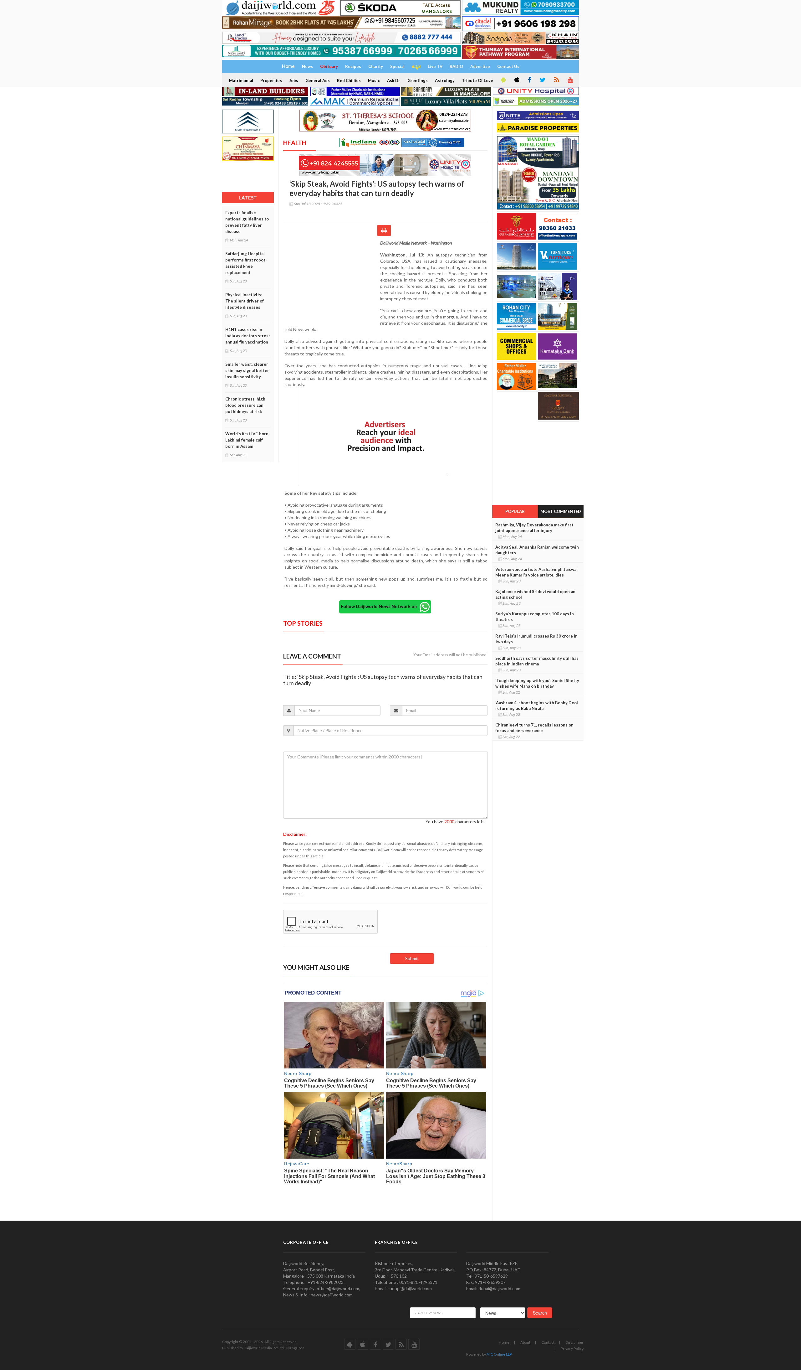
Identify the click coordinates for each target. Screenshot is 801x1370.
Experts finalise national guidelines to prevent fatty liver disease (247, 222)
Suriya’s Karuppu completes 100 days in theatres (534, 616)
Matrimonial (241, 80)
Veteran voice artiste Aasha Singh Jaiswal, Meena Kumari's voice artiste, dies (537, 572)
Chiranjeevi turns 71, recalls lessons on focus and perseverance (534, 727)
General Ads (317, 80)
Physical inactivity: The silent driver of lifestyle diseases (244, 301)
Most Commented (560, 511)
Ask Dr (393, 80)
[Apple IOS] (516, 80)
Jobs (293, 80)
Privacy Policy (572, 1348)
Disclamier (574, 1342)
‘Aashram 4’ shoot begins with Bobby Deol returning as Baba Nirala (536, 705)
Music (374, 80)
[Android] (502, 80)
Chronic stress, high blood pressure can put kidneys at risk (245, 405)
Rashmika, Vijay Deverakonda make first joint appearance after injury (534, 527)
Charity (375, 66)
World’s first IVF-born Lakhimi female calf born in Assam (246, 440)
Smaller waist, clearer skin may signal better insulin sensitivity (247, 370)
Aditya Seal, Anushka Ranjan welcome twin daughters (537, 550)
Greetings (417, 80)
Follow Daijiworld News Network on (380, 606)
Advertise (480, 66)
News (307, 66)
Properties (271, 80)
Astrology (445, 80)
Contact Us (508, 66)
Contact (547, 1342)
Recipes (353, 66)
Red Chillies (349, 80)
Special (397, 66)
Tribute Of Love (477, 80)
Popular (515, 511)
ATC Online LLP (499, 1354)
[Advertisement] (332, 280)
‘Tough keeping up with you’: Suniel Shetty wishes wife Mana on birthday (537, 683)
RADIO (456, 66)
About (525, 1342)
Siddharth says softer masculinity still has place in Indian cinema (537, 661)
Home (504, 1342)
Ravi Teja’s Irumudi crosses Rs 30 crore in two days (536, 638)
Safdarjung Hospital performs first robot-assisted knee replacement (246, 263)
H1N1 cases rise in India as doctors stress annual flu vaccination (248, 335)
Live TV (435, 66)
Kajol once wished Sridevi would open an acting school (535, 594)
